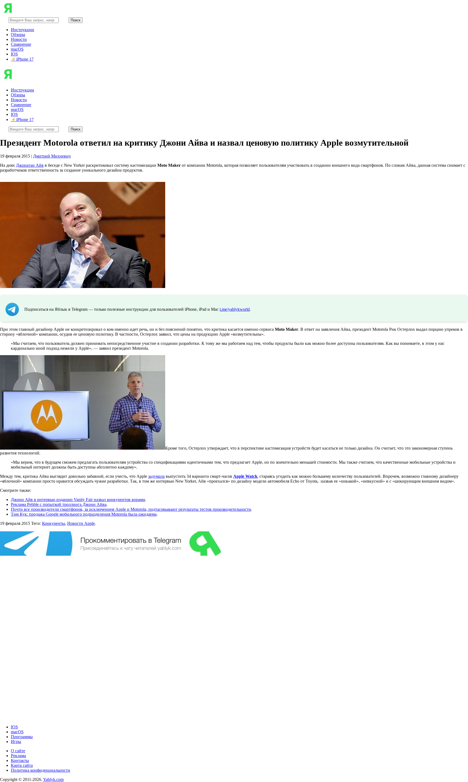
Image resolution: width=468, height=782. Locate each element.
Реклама (18, 755)
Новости (19, 39)
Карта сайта (22, 765)
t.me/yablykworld (235, 309)
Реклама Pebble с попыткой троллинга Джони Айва (58, 504)
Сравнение (21, 44)
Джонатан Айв (30, 165)
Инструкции (22, 29)
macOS (17, 49)
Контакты (20, 760)
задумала (156, 476)
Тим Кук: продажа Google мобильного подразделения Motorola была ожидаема (84, 514)
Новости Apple (81, 523)
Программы (22, 736)
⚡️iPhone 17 (22, 59)
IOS (14, 54)
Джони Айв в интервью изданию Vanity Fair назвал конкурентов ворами (78, 499)
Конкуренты (53, 523)
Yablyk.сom (53, 779)
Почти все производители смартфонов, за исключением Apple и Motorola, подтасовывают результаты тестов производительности (131, 509)
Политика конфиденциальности (40, 770)
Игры (16, 741)
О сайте (18, 750)
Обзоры (18, 34)
